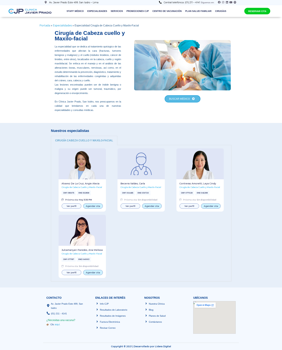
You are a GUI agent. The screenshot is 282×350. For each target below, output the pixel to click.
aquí (57, 324)
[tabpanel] (141, 213)
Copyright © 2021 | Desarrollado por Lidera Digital (141, 346)
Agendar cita (93, 206)
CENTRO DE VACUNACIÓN (167, 11)
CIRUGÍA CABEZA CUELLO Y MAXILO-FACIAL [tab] (84, 140)
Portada (44, 25)
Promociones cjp (137, 11)
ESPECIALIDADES (97, 11)
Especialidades (62, 25)
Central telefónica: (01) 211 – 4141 (182, 2)
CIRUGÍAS (220, 11)
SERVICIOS (117, 11)
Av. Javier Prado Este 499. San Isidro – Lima (73, 2)
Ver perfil (71, 206)
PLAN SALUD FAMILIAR (198, 11)
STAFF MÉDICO (75, 11)
